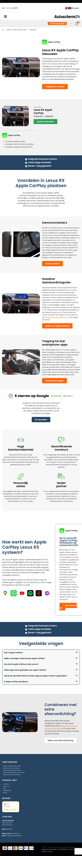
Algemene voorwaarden (49, 849)
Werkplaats (7, 790)
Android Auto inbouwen (11, 768)
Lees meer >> (68, 396)
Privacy (50, 851)
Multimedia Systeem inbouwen (14, 772)
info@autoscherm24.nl (14, 836)
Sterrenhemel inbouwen (11, 775)
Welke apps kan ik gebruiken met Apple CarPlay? (25, 670)
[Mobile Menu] (5, 16)
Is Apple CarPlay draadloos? (16, 681)
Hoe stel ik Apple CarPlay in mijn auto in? (21, 664)
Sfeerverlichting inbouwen (12, 770)
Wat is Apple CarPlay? (13, 652)
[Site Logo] (67, 16)
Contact (6, 784)
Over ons (6, 786)
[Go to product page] (15, 116)
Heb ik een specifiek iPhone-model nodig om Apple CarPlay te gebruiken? (35, 676)
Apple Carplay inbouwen (12, 766)
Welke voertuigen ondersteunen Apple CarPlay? (24, 658)
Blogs (5, 793)
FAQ (4, 788)
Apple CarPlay (38, 107)
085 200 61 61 (15, 833)
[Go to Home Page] (3, 30)
